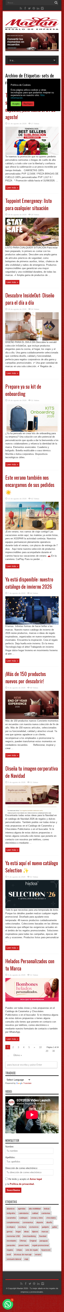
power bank (24, 1245)
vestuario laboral (14, 1259)
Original (33, 1241)
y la (7, 1184)
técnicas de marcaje (22, 1254)
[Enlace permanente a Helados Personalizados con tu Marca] (32, 1005)
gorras (9, 1231)
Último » (17, 1055)
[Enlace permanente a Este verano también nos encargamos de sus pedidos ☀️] (32, 529)
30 (53, 1051)
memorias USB (13, 1236)
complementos (13, 1222)
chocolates (51, 1218)
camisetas (45, 1213)
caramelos (11, 1218)
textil (9, 1254)
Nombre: (9, 1146)
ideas (26, 1231)
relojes (19, 1250)
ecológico (11, 1227)
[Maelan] (32, 27)
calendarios (24, 1213)
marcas (45, 1231)
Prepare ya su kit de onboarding (23, 390)
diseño (49, 1222)
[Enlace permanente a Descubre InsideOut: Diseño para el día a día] (32, 339)
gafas (54, 1227)
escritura (22, 1227)
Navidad (42, 1236)
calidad (35, 1213)
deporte (39, 1222)
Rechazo (28, 103)
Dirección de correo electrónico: (21, 1168)
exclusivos (34, 1227)
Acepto (16, 103)
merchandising (29, 1236)
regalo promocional (40, 1245)
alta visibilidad (35, 1209)
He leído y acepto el (19, 1179)
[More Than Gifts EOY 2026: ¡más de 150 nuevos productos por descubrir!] (32, 50)
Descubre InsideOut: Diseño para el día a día (29, 299)
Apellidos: (10, 1157)
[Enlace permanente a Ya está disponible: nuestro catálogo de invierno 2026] (32, 623)
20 (47, 1051)
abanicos (11, 1209)
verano (38, 1254)
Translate (27, 1083)
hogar (18, 1231)
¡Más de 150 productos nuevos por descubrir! (25, 677)
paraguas (44, 1241)
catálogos (23, 1218)
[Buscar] (56, 2)
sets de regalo (32, 1250)
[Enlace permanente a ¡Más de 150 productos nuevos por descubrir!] (32, 718)
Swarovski (45, 1250)
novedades (11, 1241)
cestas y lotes (37, 1218)
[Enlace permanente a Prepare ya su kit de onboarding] (32, 431)
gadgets (45, 1227)
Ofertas (23, 1241)
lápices (35, 1231)
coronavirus (28, 1222)
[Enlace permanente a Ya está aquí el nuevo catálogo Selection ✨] (32, 907)
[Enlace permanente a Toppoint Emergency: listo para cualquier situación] (32, 245)
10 (40, 1047)
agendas (21, 1209)
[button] (7, 1304)
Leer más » (12, 187)
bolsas (47, 1209)
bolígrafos (11, 1213)
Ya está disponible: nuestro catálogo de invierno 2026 (29, 583)
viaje (26, 1259)
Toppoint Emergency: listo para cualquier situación (28, 204)
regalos (10, 1250)
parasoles (11, 1245)
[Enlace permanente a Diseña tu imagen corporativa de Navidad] (32, 813)
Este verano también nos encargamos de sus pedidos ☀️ (29, 485)
